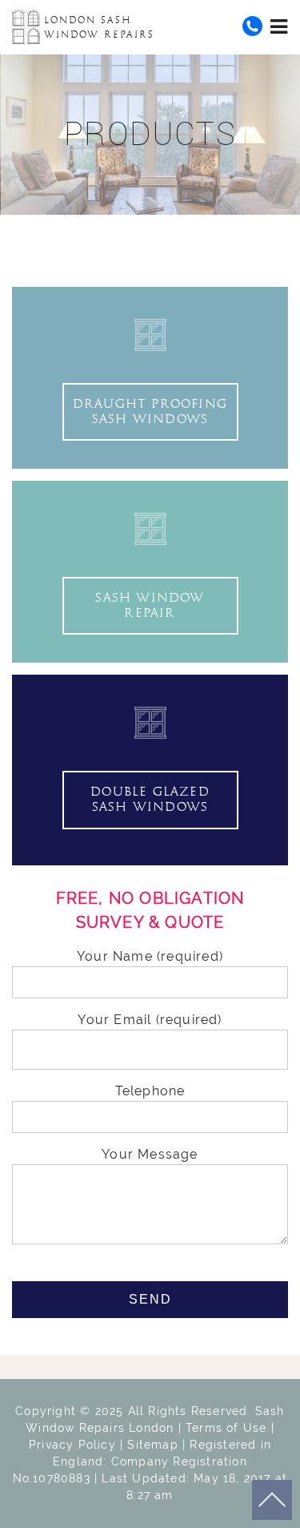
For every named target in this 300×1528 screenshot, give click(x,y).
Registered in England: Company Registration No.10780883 (142, 1461)
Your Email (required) (150, 1019)
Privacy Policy (72, 1444)
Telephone (150, 1091)
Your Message (150, 1154)
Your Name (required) (150, 956)
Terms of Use (226, 1427)
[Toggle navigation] (279, 26)
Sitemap (152, 1444)
